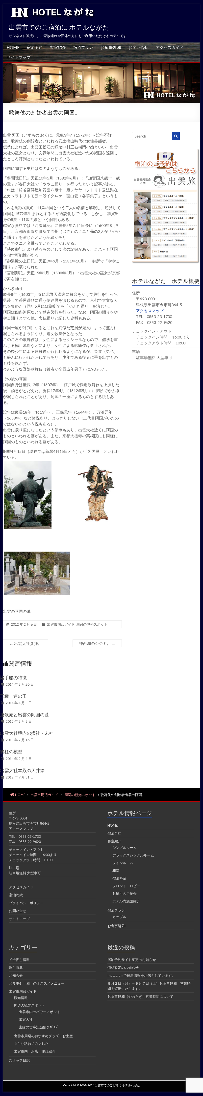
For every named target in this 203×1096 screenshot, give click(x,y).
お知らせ (16, 975)
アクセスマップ (150, 310)
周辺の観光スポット (91, 624)
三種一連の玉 (13, 696)
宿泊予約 (35, 47)
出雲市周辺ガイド (61, 624)
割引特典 (16, 967)
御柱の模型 (11, 751)
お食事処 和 (111, 47)
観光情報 (21, 998)
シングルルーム (124, 847)
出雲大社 (26, 1019)
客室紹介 (58, 47)
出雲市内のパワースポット (39, 1012)
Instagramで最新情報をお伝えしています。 (141, 975)
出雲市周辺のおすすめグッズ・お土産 (43, 1036)
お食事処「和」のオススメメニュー (36, 983)
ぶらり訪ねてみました (31, 1043)
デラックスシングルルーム (133, 855)
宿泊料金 (119, 878)
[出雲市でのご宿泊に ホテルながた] (101, 65)
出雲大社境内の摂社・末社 (26, 733)
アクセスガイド (169, 47)
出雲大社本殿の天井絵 (22, 770)
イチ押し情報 (19, 959)
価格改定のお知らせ (123, 967)
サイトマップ (18, 57)
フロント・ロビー (126, 886)
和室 (115, 870)
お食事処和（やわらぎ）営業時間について (140, 996)
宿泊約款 (16, 895)
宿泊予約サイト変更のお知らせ (131, 959)
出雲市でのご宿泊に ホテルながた (59, 27)
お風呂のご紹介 (124, 893)
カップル (119, 917)
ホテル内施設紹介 (126, 901)
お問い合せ (138, 47)
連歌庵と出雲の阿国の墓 (24, 714)
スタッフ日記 (19, 1060)
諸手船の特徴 (13, 677)
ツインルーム (122, 863)
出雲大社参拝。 (25, 643)
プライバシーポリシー (26, 903)
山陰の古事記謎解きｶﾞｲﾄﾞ (39, 1027)
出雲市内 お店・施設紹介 (34, 1051)
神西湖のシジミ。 (97, 643)
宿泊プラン (83, 47)
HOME (13, 47)
